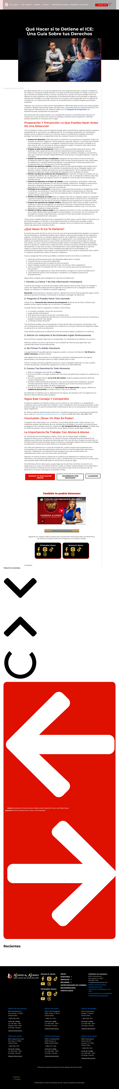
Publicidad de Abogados (98, 996)
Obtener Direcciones (15, 1031)
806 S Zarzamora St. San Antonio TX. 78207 (95, 977)
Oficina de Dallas (15, 1036)
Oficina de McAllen (88, 1009)
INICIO (22, 4)
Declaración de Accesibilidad (100, 993)
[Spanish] (110, 4)
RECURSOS (46, 4)
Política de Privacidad (97, 985)
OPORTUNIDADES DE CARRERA (60, 4)
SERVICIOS (37, 4)
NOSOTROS (28, 4)
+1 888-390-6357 (14, 1019)
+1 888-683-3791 (13, 1046)
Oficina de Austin (52, 1009)
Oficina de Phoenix (52, 1036)
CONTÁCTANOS (84, 4)
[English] (110, 5)
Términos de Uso (95, 987)
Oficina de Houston (89, 1036)
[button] (20, 588)
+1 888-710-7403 (50, 1019)
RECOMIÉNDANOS (74, 4)
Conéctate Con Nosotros (62, 531)
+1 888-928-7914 (86, 1019)
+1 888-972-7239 (50, 1046)
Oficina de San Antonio (17, 1009)
